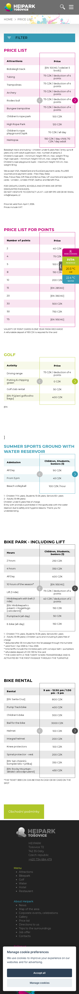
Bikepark (24, 875)
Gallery (23, 916)
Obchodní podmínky (24, 811)
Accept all (39, 972)
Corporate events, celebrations (38, 913)
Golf (21, 879)
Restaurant (26, 891)
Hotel (22, 887)
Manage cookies (39, 982)
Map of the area (29, 909)
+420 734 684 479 (40, 859)
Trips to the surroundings (35, 928)
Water (23, 883)
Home (8, 19)
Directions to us (29, 924)
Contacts (24, 936)
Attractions (26, 872)
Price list (25, 19)
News (22, 905)
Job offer (24, 932)
